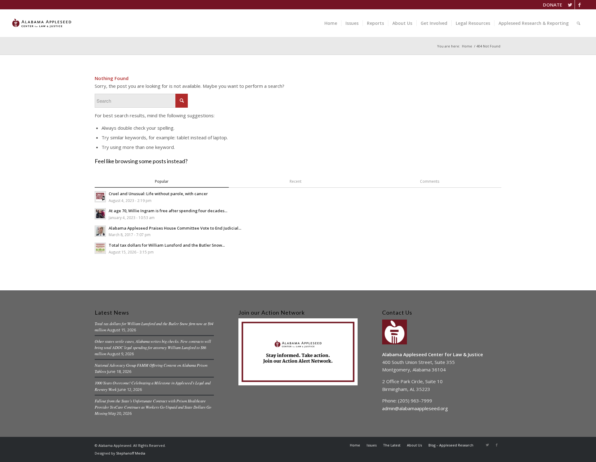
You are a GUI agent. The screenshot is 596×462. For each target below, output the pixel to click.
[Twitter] (570, 4)
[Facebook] (579, 4)
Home (467, 46)
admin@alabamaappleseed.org (415, 408)
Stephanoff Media (130, 453)
